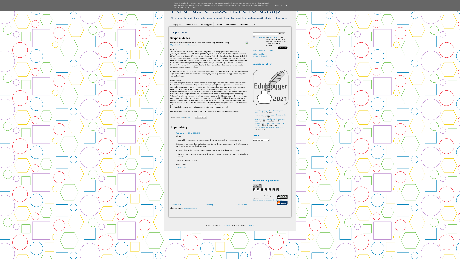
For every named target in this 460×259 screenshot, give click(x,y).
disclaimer (227, 225)
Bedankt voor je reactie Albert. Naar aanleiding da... (270, 116)
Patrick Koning (181, 133)
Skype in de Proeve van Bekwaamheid (184, 45)
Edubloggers (206, 24)
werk (261, 196)
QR (254, 24)
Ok (286, 5)
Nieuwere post (176, 205)
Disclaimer (244, 24)
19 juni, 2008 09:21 (194, 133)
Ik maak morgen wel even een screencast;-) (269, 128)
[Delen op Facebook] (203, 117)
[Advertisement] (271, 160)
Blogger (250, 225)
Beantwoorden (181, 167)
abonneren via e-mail (260, 56)
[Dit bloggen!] (198, 117)
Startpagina (176, 24)
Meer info (278, 5)
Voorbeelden (231, 24)
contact (270, 50)
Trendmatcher (191, 24)
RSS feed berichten (259, 54)
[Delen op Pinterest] (205, 117)
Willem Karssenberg (259, 50)
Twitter (218, 24)
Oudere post (242, 205)
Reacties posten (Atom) (189, 208)
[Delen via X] (201, 117)
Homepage (209, 205)
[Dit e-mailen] (196, 117)
